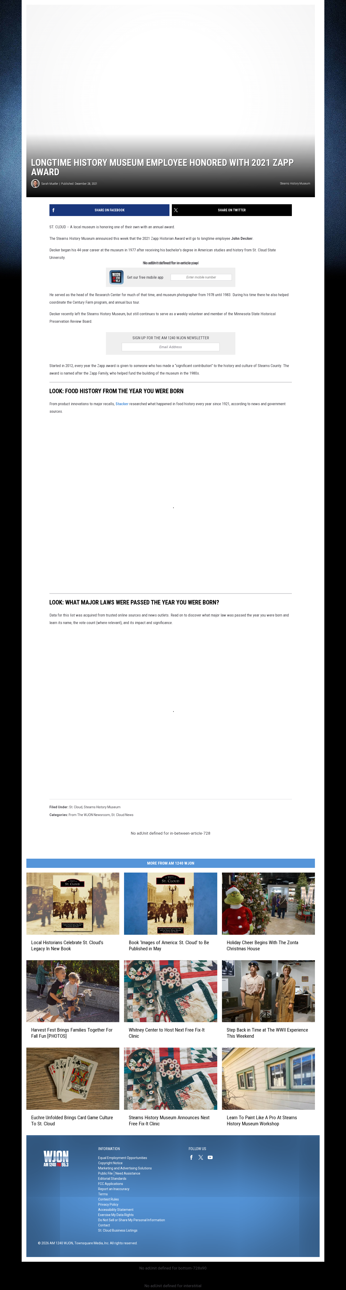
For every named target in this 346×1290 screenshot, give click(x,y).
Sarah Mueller (49, 183)
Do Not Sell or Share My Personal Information (131, 1220)
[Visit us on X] (202, 1157)
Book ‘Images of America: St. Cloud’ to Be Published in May (169, 945)
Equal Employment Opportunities (122, 1158)
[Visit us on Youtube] (212, 1157)
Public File (105, 1173)
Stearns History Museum (102, 807)
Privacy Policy (108, 1204)
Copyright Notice (110, 1163)
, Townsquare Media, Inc (91, 1243)
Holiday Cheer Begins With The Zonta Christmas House (262, 945)
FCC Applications (110, 1184)
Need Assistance (127, 1173)
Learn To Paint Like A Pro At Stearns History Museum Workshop (262, 1121)
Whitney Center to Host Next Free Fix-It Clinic (167, 1033)
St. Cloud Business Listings (117, 1230)
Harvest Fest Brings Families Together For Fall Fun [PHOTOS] (72, 1033)
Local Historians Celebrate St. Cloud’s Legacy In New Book (67, 945)
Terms (103, 1194)
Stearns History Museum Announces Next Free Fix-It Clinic (169, 1121)
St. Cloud (75, 807)
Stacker (122, 403)
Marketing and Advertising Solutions (125, 1168)
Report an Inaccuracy (113, 1189)
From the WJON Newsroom (89, 815)
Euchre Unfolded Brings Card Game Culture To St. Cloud (72, 1121)
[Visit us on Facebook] (193, 1157)
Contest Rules (108, 1199)
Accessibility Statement (115, 1210)
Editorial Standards (112, 1178)
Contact (104, 1225)
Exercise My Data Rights (116, 1215)
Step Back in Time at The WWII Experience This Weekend (267, 1033)
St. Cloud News (122, 815)
